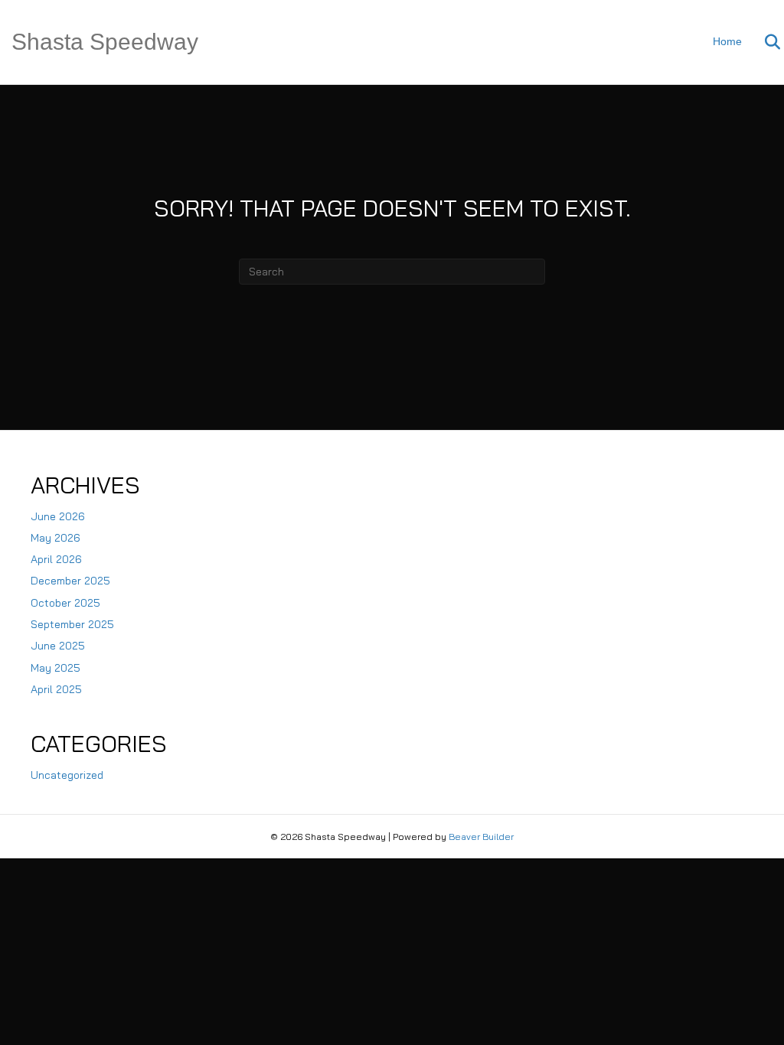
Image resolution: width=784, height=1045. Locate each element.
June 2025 (58, 646)
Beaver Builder (481, 836)
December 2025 (70, 581)
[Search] (763, 42)
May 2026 (55, 538)
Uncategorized (67, 775)
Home (727, 41)
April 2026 (56, 559)
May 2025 (55, 668)
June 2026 (58, 516)
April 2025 (56, 689)
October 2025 (65, 603)
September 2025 (72, 624)
